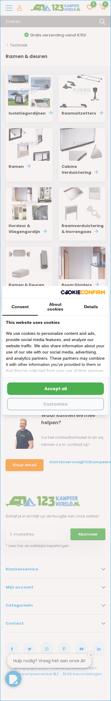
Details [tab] (91, 306)
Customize (55, 404)
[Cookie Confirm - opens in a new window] (83, 292)
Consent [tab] (20, 306)
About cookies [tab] (55, 306)
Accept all (55, 389)
